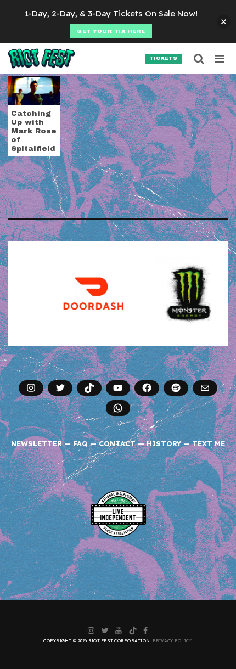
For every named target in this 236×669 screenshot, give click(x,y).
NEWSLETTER (36, 443)
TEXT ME (208, 443)
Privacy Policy (172, 640)
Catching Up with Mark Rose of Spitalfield (34, 131)
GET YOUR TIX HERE (111, 31)
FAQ (80, 443)
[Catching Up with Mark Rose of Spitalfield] (34, 89)
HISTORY (164, 443)
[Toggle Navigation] (220, 58)
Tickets (163, 58)
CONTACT (117, 443)
